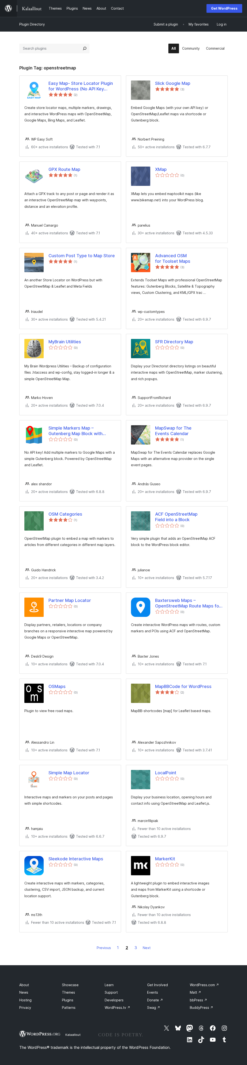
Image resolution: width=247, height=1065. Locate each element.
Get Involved (157, 985)
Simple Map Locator (68, 772)
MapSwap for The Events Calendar (173, 430)
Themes (68, 992)
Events (152, 992)
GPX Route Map (64, 169)
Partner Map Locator (69, 600)
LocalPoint (165, 772)
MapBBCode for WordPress (183, 686)
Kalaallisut (73, 1035)
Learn (109, 985)
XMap (161, 169)
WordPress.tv (117, 1007)
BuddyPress (201, 1007)
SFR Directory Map (174, 341)
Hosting (25, 1000)
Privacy (25, 1007)
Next (147, 948)
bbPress (198, 1000)
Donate (155, 1000)
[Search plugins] (84, 48)
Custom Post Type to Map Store (81, 255)
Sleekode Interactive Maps (75, 858)
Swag (153, 1007)
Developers (114, 1000)
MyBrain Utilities (64, 341)
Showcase (70, 985)
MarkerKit (165, 858)
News (23, 992)
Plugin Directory (32, 24)
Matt (195, 992)
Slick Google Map (172, 83)
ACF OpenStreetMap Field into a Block (176, 517)
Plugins (67, 1000)
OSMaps (57, 686)
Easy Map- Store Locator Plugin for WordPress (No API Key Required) (80, 86)
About (24, 985)
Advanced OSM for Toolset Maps (172, 258)
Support (111, 992)
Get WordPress (224, 8)
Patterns (68, 1007)
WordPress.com (204, 985)
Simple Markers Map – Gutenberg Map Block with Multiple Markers (75, 431)
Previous (104, 948)
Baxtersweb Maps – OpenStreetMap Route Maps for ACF (188, 603)
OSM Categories (65, 514)
